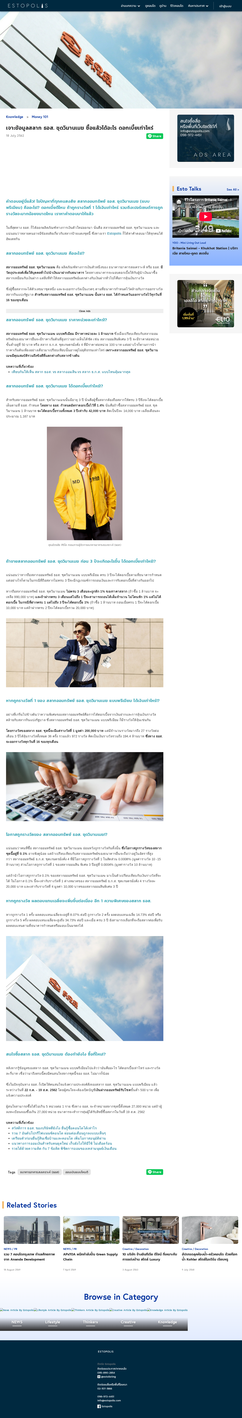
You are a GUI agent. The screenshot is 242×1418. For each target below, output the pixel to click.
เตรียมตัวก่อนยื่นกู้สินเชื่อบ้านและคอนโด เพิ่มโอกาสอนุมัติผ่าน (59, 1138)
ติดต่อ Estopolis (106, 1364)
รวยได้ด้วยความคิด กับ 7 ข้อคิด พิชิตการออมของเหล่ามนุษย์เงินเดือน (64, 1148)
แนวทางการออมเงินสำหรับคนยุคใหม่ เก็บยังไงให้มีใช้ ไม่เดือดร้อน (62, 1143)
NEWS (17, 1321)
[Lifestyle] (52, 1310)
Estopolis (114, 233)
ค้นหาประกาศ (197, 5)
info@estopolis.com (109, 1400)
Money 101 (40, 116)
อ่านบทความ (129, 5)
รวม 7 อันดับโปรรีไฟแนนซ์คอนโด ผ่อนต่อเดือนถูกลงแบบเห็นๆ (59, 1133)
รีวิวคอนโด (176, 5)
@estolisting (108, 1377)
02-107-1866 (104, 1389)
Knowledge (14, 116)
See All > (233, 189)
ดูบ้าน (162, 5)
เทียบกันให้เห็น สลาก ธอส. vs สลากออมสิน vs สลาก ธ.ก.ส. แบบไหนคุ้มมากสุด (71, 372)
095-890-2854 (106, 1373)
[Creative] (128, 1310)
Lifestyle (52, 1321)
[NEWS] (17, 1310)
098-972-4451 (105, 1397)
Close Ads (84, 311)
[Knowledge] (167, 1310)
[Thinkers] (90, 1310)
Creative (128, 1321)
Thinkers (90, 1321)
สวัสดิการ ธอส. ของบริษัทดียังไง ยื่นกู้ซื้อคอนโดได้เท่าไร (54, 1128)
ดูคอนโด (150, 5)
